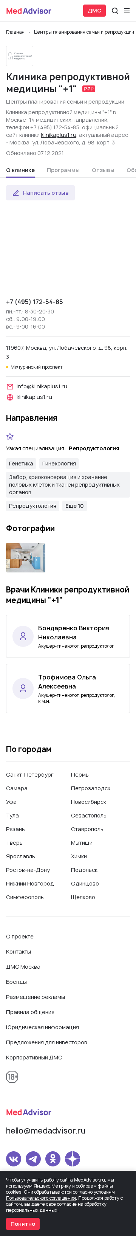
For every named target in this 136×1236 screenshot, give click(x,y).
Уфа (11, 801)
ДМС (94, 10)
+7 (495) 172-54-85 (34, 302)
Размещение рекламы (35, 996)
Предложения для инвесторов (46, 1042)
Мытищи (82, 842)
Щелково (83, 897)
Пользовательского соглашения (41, 1198)
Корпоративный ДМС (34, 1057)
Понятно (23, 1223)
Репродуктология (32, 505)
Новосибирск (88, 801)
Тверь (14, 842)
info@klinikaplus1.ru (42, 386)
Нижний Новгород (30, 883)
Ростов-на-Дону (28, 869)
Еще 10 (74, 505)
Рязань (15, 829)
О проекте (20, 936)
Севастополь (89, 815)
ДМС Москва (23, 966)
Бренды (16, 981)
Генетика (21, 463)
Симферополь (25, 897)
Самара (17, 788)
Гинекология (59, 463)
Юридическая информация (42, 1027)
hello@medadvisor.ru (45, 1131)
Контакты (18, 951)
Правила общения (30, 1012)
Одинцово (85, 883)
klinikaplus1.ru (58, 134)
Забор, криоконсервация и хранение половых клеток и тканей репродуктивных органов (64, 484)
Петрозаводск (90, 788)
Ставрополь (87, 829)
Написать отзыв (46, 192)
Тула (12, 815)
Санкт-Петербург (30, 774)
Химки (79, 856)
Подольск (84, 869)
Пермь (80, 774)
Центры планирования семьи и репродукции (65, 101)
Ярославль (20, 856)
